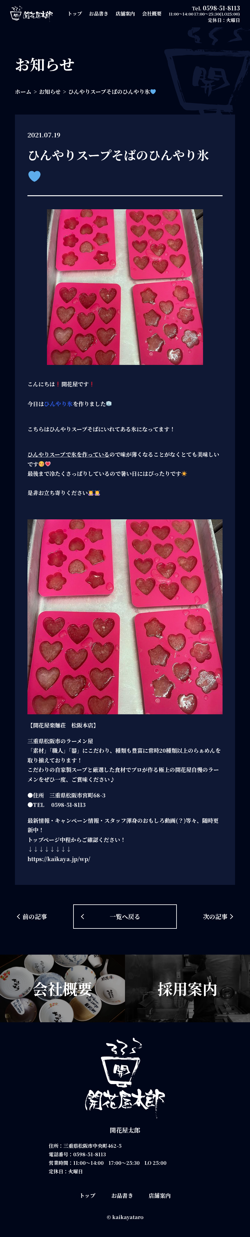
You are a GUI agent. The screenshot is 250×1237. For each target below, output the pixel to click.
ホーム (23, 91)
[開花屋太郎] (31, 14)
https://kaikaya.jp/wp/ (58, 859)
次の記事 (215, 916)
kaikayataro (128, 1217)
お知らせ (50, 91)
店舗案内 (125, 13)
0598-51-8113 (221, 8)
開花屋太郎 (125, 1130)
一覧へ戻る (125, 916)
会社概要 (152, 13)
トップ (74, 13)
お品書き (99, 13)
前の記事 (35, 916)
